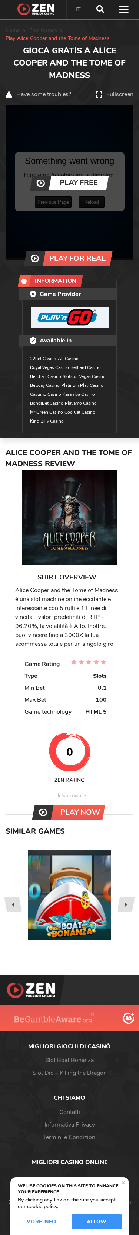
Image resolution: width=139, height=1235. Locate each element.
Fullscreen (119, 94)
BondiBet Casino (46, 403)
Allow (97, 1221)
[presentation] (12, 904)
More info (41, 1221)
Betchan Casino (45, 376)
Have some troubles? (43, 94)
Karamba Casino (79, 394)
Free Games (43, 30)
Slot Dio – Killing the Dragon (70, 1073)
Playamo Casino (81, 403)
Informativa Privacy (69, 1125)
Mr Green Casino (46, 412)
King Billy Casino (47, 421)
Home (13, 30)
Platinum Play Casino (82, 385)
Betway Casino (45, 385)
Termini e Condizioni (70, 1137)
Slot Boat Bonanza (69, 1060)
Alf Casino (68, 358)
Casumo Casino (45, 394)
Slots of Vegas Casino (84, 376)
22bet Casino (43, 358)
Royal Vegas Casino (49, 367)
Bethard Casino (85, 367)
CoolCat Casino (79, 412)
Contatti (69, 1112)
